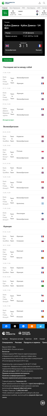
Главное (4, 8)
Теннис (7, 22)
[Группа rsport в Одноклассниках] (32, 326)
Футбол (5, 339)
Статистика (8, 60)
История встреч (8, 120)
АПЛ (38, 8)
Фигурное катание (16, 339)
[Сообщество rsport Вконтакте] (23, 326)
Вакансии (5, 351)
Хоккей (42, 339)
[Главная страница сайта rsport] (13, 3)
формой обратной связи (22, 388)
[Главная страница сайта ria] (2, 3)
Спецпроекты (7, 342)
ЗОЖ (35, 339)
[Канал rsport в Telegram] (40, 326)
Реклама (18, 342)
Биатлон (28, 339)
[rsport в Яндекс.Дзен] (15, 326)
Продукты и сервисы (32, 342)
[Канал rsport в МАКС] (6, 326)
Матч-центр (5, 12)
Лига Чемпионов (15, 8)
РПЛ (23, 8)
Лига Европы (31, 8)
